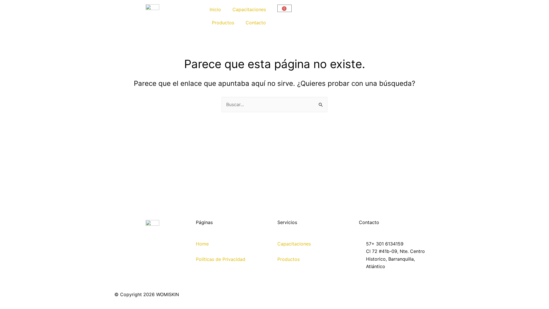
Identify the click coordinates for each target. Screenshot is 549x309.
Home (202, 244)
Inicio (215, 9)
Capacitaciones (249, 9)
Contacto (256, 22)
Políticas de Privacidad (220, 259)
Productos (223, 22)
